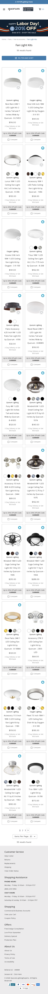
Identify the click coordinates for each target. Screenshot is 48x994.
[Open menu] (4, 9)
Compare (13, 139)
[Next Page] (28, 830)
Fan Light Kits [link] (32, 39)
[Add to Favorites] (18, 87)
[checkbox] (8, 140)
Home (4, 39)
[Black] (17, 174)
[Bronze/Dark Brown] (28, 174)
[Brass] (43, 174)
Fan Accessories (19, 39)
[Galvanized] (38, 399)
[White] (12, 174)
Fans (10, 39)
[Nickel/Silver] (8, 174)
